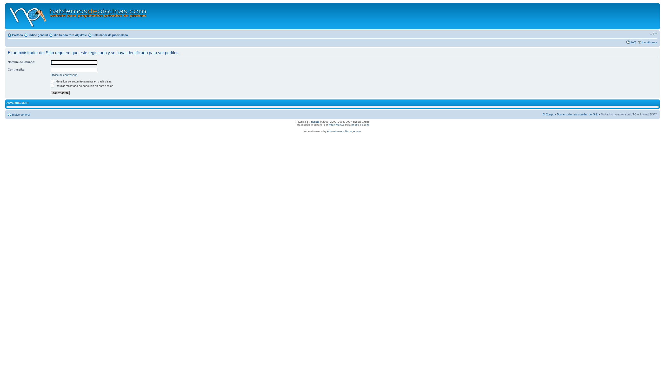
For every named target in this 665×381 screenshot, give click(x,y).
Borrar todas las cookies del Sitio (577, 114)
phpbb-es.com (360, 124)
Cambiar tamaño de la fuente (653, 34)
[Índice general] (78, 16)
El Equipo (548, 114)
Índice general (38, 35)
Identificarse (649, 42)
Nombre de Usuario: (21, 62)
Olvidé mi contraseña (64, 75)
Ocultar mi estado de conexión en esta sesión (84, 85)
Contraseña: (16, 69)
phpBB (315, 121)
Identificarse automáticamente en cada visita (83, 81)
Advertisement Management (344, 131)
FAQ (633, 42)
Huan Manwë (336, 124)
